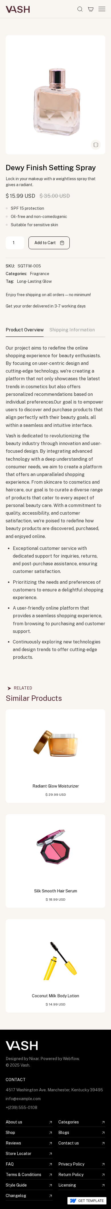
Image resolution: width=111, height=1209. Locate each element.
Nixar (34, 1058)
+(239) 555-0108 (21, 1107)
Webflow (71, 1058)
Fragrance (39, 273)
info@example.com (23, 1098)
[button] (91, 9)
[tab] (25, 332)
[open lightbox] (96, 145)
